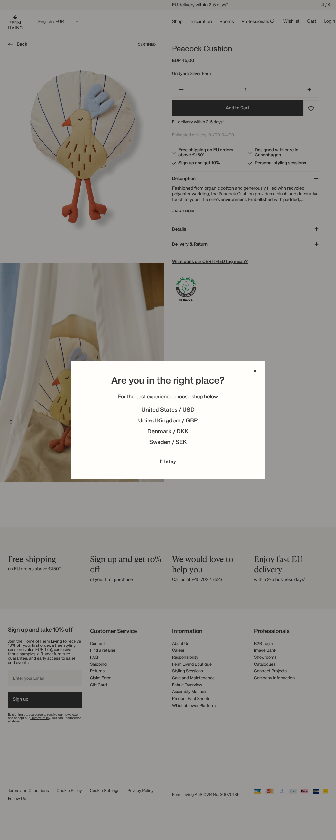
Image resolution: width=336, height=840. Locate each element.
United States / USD (168, 410)
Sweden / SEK (168, 443)
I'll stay (168, 461)
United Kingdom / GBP (168, 421)
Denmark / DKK (168, 432)
